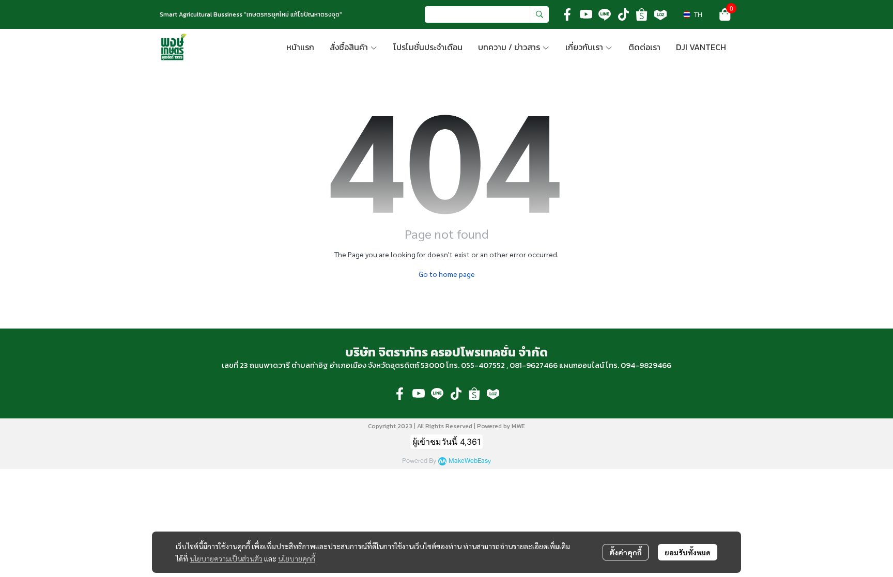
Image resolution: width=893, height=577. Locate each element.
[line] (604, 14)
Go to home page (447, 273)
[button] (486, 14)
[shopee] (642, 14)
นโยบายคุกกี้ (296, 558)
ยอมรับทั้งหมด (688, 552)
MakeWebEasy (470, 461)
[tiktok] (623, 14)
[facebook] (567, 14)
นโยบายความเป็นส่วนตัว (226, 558)
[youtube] (586, 14)
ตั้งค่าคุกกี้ (625, 552)
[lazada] (660, 14)
